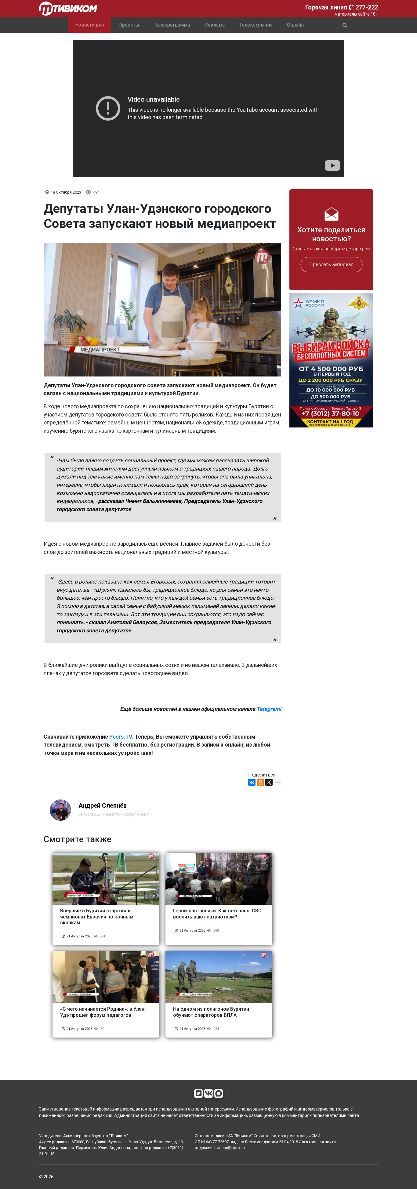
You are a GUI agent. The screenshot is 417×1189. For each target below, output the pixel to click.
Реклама (215, 25)
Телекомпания (255, 25)
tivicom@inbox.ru (229, 1147)
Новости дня (89, 25)
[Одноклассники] (260, 782)
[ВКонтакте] (252, 782)
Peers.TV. (121, 737)
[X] (269, 782)
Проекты (128, 25)
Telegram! (268, 709)
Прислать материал (331, 264)
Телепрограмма (172, 25)
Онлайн (295, 25)
